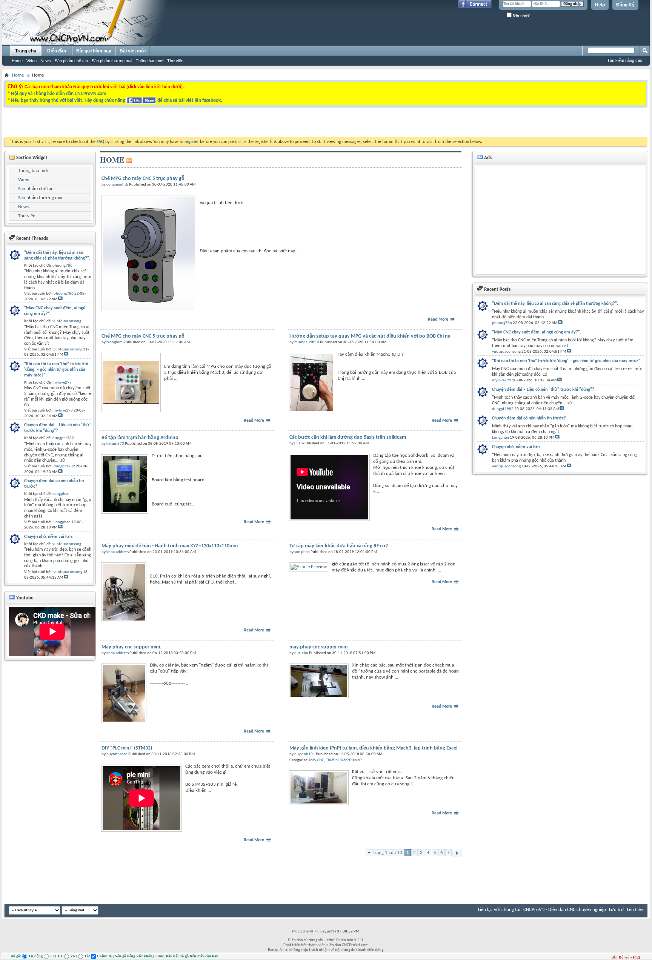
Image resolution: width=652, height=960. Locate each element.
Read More (438, 319)
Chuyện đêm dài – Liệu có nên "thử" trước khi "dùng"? (543, 389)
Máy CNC (316, 760)
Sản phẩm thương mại (112, 60)
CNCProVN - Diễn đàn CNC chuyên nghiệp (564, 909)
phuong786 (502, 323)
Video (31, 60)
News (45, 60)
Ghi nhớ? (521, 15)
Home (17, 60)
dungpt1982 (503, 409)
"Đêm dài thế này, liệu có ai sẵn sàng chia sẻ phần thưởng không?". (555, 303)
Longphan (500, 438)
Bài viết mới (133, 51)
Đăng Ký (625, 5)
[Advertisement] (231, 124)
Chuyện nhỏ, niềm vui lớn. (516, 447)
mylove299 (501, 380)
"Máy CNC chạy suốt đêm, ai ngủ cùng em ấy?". (536, 332)
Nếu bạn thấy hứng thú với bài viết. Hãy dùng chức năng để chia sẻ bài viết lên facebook (116, 100)
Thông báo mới (149, 60)
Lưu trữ (616, 909)
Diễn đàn (56, 51)
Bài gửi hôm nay (93, 51)
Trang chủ (25, 51)
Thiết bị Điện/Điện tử (344, 760)
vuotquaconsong (506, 352)
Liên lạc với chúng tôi (499, 909)
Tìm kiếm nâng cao (624, 60)
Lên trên (635, 909)
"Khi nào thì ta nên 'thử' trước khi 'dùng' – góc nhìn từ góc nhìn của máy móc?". (567, 361)
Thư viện (175, 60)
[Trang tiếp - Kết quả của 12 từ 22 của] (456, 853)
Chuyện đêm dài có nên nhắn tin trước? (529, 418)
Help (600, 5)
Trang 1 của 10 (387, 852)
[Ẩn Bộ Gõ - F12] (626, 957)
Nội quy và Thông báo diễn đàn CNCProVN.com (58, 93)
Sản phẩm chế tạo (71, 60)
